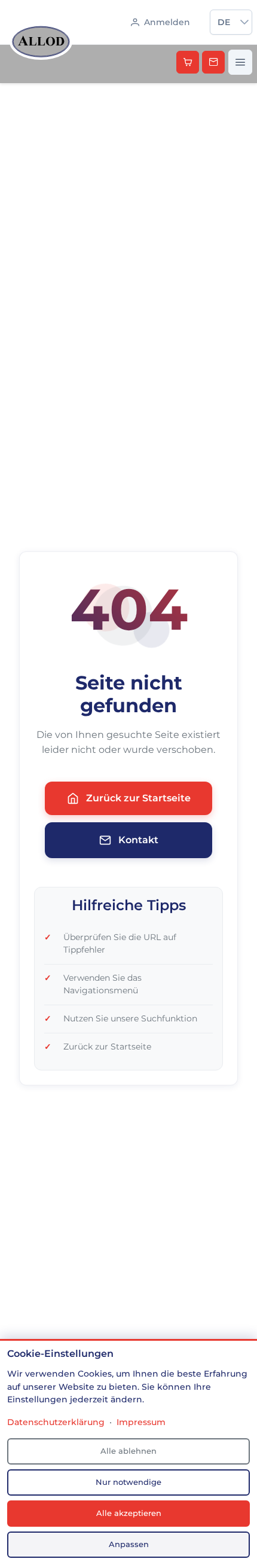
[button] (244, 22)
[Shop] (187, 62)
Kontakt (138, 840)
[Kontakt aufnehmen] (213, 62)
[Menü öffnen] (240, 62)
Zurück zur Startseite (138, 798)
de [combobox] (224, 22)
